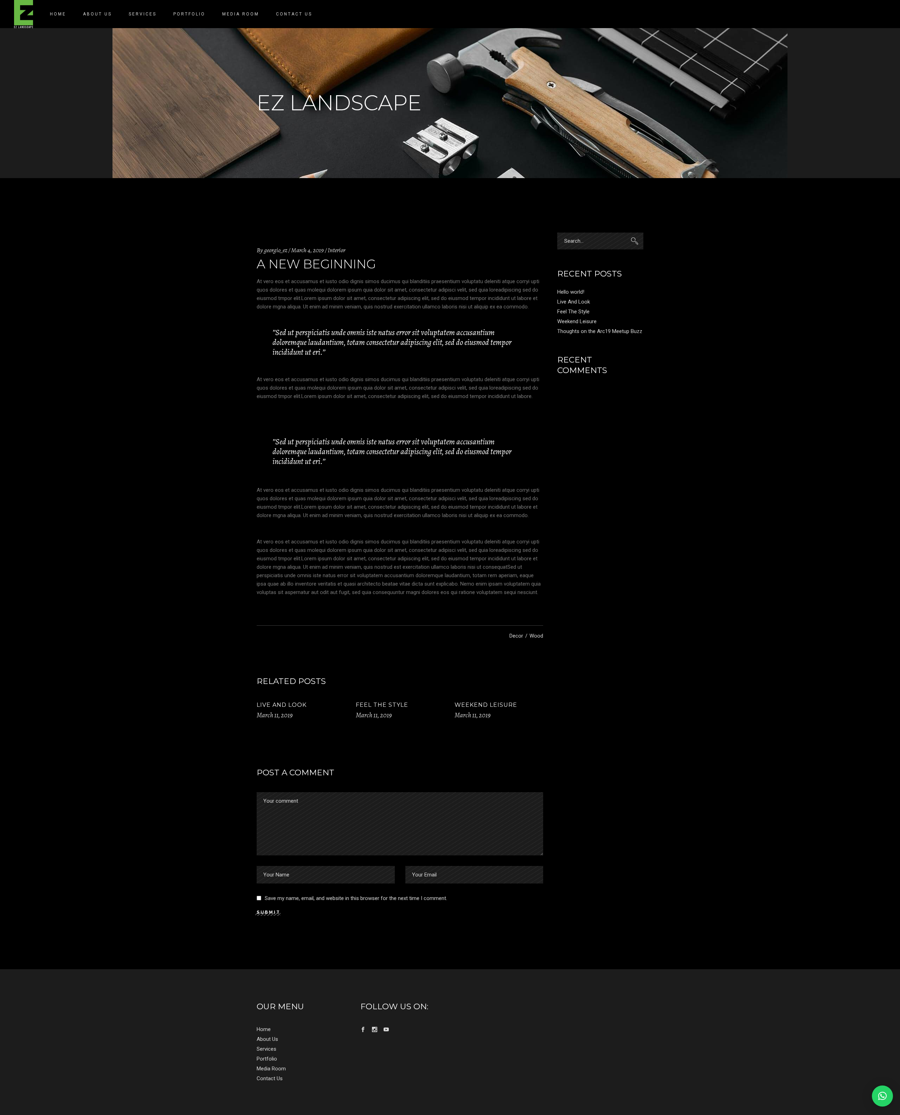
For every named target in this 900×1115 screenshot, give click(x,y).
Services (266, 1049)
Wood (536, 636)
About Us (267, 1039)
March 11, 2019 (274, 715)
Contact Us (270, 1078)
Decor (516, 636)
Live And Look (282, 705)
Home (264, 1029)
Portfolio (267, 1059)
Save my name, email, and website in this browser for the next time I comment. (356, 898)
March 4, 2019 (307, 250)
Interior (336, 250)
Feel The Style (382, 705)
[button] (882, 1096)
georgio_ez (275, 250)
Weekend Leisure (486, 705)
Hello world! (570, 292)
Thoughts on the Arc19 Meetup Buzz (599, 331)
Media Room (271, 1068)
